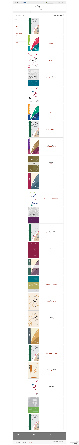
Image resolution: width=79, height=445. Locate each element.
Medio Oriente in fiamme (51, 301)
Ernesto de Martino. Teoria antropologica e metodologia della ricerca (51, 215)
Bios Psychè (17, 28)
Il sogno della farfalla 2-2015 (51, 232)
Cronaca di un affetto (51, 267)
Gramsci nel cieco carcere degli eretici (51, 404)
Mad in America (51, 163)
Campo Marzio (51, 43)
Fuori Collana (17, 45)
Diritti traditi (51, 318)
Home (16, 15)
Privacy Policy (30, 442)
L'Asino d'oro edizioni (38, 437)
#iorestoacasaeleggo (18, 24)
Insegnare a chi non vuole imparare (51, 284)
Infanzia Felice (17, 22)
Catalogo (19, 15)
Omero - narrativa (18, 40)
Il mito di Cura (17, 21)
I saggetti (16, 31)
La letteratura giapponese (51, 249)
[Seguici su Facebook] (23, 2)
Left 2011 (51, 370)
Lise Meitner (51, 387)
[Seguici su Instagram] (25, 2)
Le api (16, 35)
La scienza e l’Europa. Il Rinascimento (51, 77)
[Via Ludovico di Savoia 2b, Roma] (15, 3)
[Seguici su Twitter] (26, 2)
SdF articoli (17, 26)
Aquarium (51, 112)
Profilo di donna (18, 44)
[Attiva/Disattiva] (25, 28)
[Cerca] (62, 2)
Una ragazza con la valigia (51, 146)
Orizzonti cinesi (17, 42)
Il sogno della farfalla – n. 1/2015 (51, 353)
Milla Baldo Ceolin (51, 94)
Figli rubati (51, 60)
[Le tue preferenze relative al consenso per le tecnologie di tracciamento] (74, 443)
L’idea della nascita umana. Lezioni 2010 (51, 198)
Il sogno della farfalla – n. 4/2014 (51, 422)
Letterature (17, 38)
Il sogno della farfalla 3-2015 (51, 129)
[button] (55, 2)
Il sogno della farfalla (18, 33)
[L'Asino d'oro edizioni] (39, 7)
